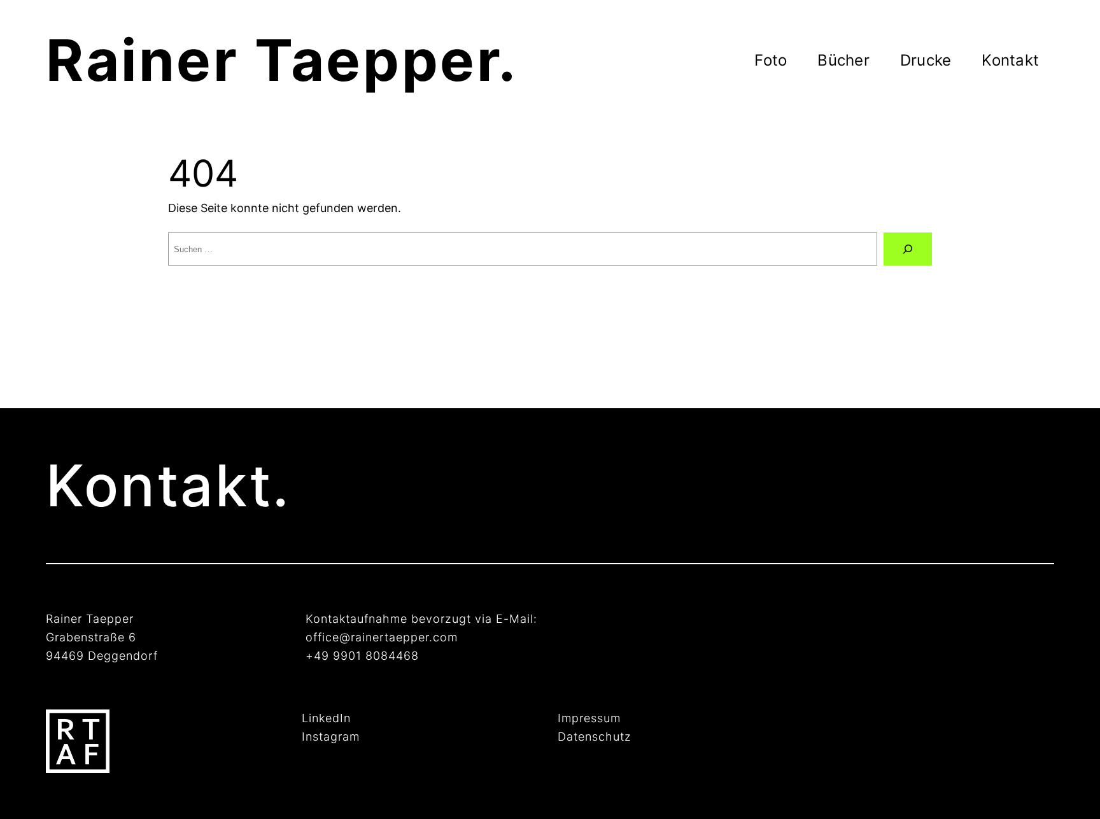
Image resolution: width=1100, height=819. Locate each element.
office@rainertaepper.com (382, 637)
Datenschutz (594, 736)
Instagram (331, 736)
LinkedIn (326, 718)
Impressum (589, 718)
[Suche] (908, 249)
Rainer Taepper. (282, 60)
